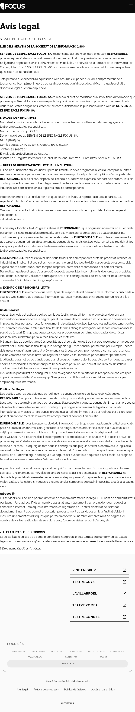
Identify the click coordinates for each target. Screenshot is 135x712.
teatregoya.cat (113, 122)
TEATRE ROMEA (18, 652)
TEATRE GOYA (58, 652)
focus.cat (29, 246)
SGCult (104, 658)
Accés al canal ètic (104, 689)
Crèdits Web (67, 703)
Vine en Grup (99, 570)
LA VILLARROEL (77, 652)
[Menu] (131, 6)
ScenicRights (118, 652)
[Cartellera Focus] (12, 6)
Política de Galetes (75, 689)
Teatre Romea (99, 605)
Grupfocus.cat (84, 665)
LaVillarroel (99, 593)
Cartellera (71, 657)
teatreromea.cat (11, 126)
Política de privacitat (47, 689)
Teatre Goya (99, 582)
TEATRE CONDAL (39, 652)
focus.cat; (27, 122)
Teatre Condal (99, 617)
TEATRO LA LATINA (97, 652)
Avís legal (22, 689)
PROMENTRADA (36, 658)
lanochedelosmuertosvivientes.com (59, 122)
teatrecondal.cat (34, 126)
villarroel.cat (92, 122)
